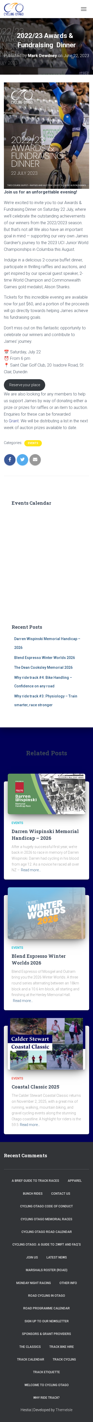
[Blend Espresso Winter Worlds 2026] (46, 913)
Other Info (68, 1283)
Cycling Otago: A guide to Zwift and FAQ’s (46, 1244)
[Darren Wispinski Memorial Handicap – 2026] (46, 793)
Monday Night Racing (33, 1283)
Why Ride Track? (46, 1398)
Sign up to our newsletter (47, 1321)
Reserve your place (24, 385)
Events (33, 443)
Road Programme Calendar (46, 1308)
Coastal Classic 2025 (35, 1087)
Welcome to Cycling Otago (47, 1385)
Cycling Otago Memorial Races (46, 1219)
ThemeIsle (64, 1410)
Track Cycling (64, 1359)
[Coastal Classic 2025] (46, 1043)
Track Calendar (30, 1359)
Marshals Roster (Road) (46, 1270)
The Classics (30, 1347)
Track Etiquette (46, 1372)
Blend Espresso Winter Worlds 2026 (44, 658)
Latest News (57, 1257)
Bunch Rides (33, 1193)
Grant (14, 420)
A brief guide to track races (35, 1181)
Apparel (75, 1181)
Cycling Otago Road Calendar (46, 1232)
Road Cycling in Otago (46, 1295)
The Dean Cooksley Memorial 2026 (43, 667)
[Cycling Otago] (15, 9)
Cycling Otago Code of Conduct (46, 1206)
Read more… (31, 870)
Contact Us (60, 1193)
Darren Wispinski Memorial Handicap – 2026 (45, 834)
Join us (32, 1257)
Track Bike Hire (61, 1347)
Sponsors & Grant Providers (46, 1334)
